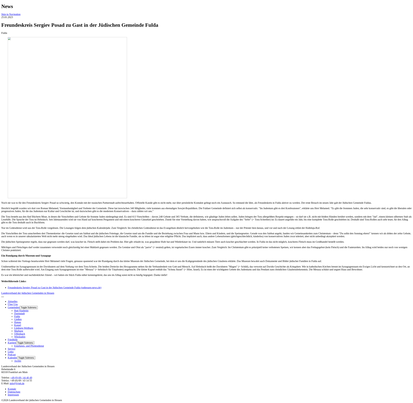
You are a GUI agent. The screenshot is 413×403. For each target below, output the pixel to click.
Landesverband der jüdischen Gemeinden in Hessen (27, 293)
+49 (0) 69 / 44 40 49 (21, 377)
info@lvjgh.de (17, 383)
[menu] (2, 296)
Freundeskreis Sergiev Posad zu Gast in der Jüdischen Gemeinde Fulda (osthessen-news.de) (54, 287)
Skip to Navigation (10, 14)
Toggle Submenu (28, 307)
